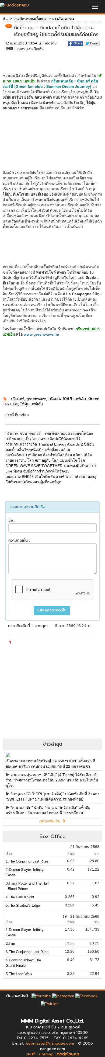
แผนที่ (30, 1054)
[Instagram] (63, 996)
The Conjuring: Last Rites (28, 861)
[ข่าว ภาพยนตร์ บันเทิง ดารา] (14, 4)
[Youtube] (41, 996)
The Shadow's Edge (24, 905)
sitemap (46, 1054)
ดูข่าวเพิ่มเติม (50, 821)
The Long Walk (20, 974)
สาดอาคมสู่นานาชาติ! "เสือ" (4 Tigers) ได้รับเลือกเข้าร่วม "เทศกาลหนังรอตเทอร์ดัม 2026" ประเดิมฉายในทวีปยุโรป (52, 780)
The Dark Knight (21, 897)
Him (12, 943)
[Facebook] (86, 996)
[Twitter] (49, 1004)
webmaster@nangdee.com (49, 1043)
